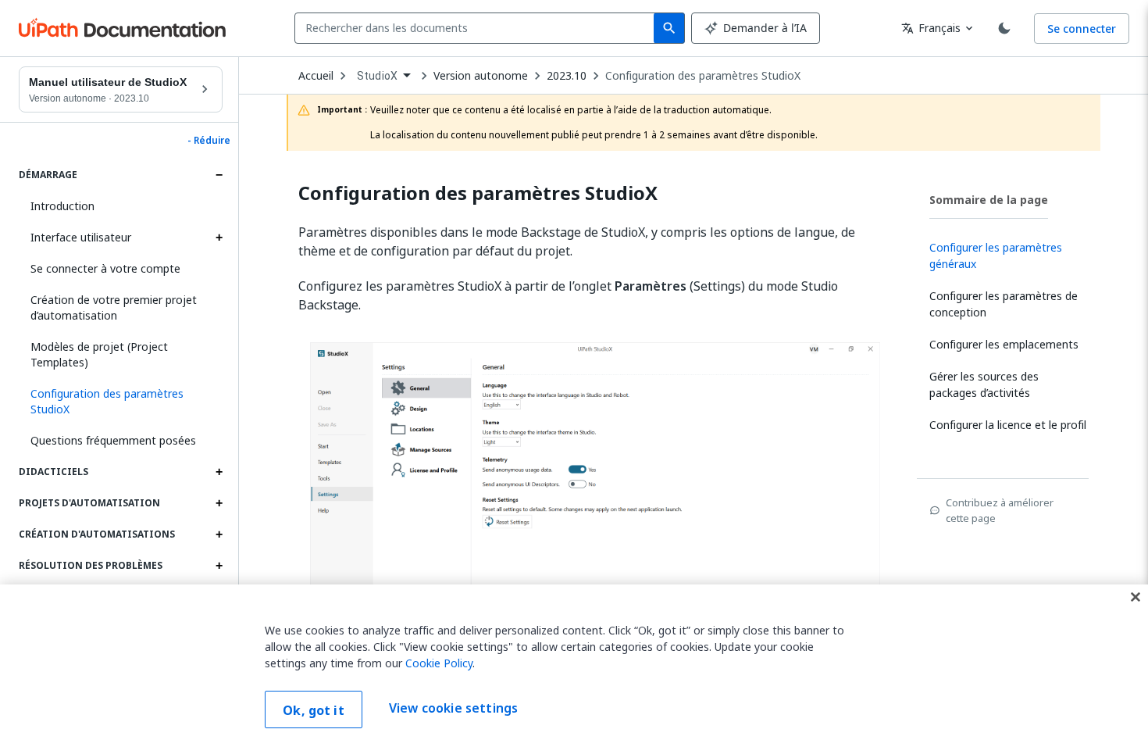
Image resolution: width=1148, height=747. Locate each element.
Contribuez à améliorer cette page (1000, 510)
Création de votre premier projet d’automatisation (113, 307)
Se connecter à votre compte (105, 268)
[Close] (1135, 597)
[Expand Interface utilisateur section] (219, 238)
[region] (574, 665)
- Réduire (208, 141)
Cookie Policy (438, 663)
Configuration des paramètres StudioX (702, 75)
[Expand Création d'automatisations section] (219, 534)
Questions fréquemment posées (113, 440)
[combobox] (477, 28)
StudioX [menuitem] (377, 76)
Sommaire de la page (988, 199)
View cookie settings (453, 708)
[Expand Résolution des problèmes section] (219, 566)
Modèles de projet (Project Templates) (99, 354)
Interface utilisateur (80, 237)
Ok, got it (313, 710)
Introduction (62, 206)
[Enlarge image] (595, 494)
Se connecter (1081, 28)
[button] (121, 401)
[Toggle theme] (1004, 28)
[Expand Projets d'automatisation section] (219, 503)
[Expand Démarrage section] (219, 175)
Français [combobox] (931, 28)
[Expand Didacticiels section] (219, 472)
